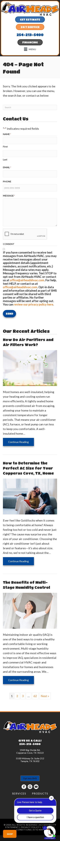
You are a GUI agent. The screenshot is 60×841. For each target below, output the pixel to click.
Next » (45, 696)
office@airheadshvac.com (27, 280)
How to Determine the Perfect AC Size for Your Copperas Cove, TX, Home (28, 468)
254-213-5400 (30, 744)
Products (40, 793)
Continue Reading (21, 442)
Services (19, 793)
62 (35, 696)
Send (9, 313)
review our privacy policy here (33, 304)
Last (5, 159)
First (5, 146)
